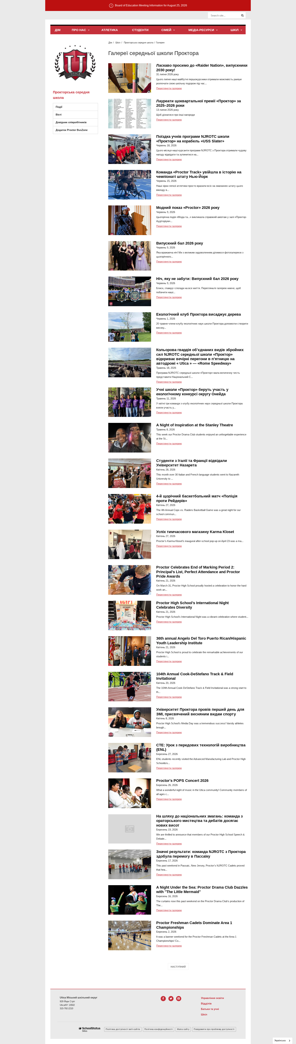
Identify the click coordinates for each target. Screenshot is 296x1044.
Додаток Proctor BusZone (72, 130)
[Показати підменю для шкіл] (241, 30)
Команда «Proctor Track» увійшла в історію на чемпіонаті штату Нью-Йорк (198, 174)
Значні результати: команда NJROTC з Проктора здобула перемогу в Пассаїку (201, 854)
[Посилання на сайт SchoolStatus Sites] (90, 1029)
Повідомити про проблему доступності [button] (214, 1029)
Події (59, 106)
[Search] (242, 15)
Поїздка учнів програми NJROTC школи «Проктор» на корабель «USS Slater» (192, 138)
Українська (280, 1040)
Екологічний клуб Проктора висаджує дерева (198, 314)
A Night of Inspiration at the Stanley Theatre (194, 425)
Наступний (178, 966)
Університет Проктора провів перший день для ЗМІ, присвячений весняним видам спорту (200, 711)
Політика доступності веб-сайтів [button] (123, 1029)
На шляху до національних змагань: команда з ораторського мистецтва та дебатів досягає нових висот (199, 820)
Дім (110, 42)
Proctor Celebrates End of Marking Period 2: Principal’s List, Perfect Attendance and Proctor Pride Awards (198, 571)
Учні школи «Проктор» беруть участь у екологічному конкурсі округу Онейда (192, 391)
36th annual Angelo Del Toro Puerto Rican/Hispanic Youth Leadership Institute (201, 640)
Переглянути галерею (169, 88)
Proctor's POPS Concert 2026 (182, 780)
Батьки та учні (210, 1009)
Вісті (58, 114)
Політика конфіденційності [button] (158, 1029)
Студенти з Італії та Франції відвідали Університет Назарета (191, 463)
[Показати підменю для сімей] (174, 30)
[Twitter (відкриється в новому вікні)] (171, 998)
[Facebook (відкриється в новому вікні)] (163, 998)
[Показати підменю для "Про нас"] (89, 30)
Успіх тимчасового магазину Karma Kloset (195, 532)
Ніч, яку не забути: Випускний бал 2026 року (197, 279)
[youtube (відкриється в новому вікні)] (178, 998)
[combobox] (283, 1040)
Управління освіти (212, 998)
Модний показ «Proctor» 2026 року (187, 207)
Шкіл (117, 42)
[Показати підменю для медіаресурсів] (217, 30)
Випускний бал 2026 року (179, 243)
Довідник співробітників (71, 122)
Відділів (206, 1003)
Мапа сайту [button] (183, 1029)
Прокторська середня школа (138, 42)
